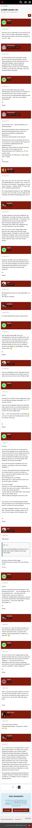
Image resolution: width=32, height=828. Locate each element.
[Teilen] (29, 15)
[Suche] (21, 2)
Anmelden (7, 810)
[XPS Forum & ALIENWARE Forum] (2, 2)
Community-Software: (16, 825)
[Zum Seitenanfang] (29, 825)
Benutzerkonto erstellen (21, 810)
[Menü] (29, 2)
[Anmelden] (25, 2)
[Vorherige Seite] (13, 787)
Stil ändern (28, 818)
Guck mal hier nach (7, 124)
